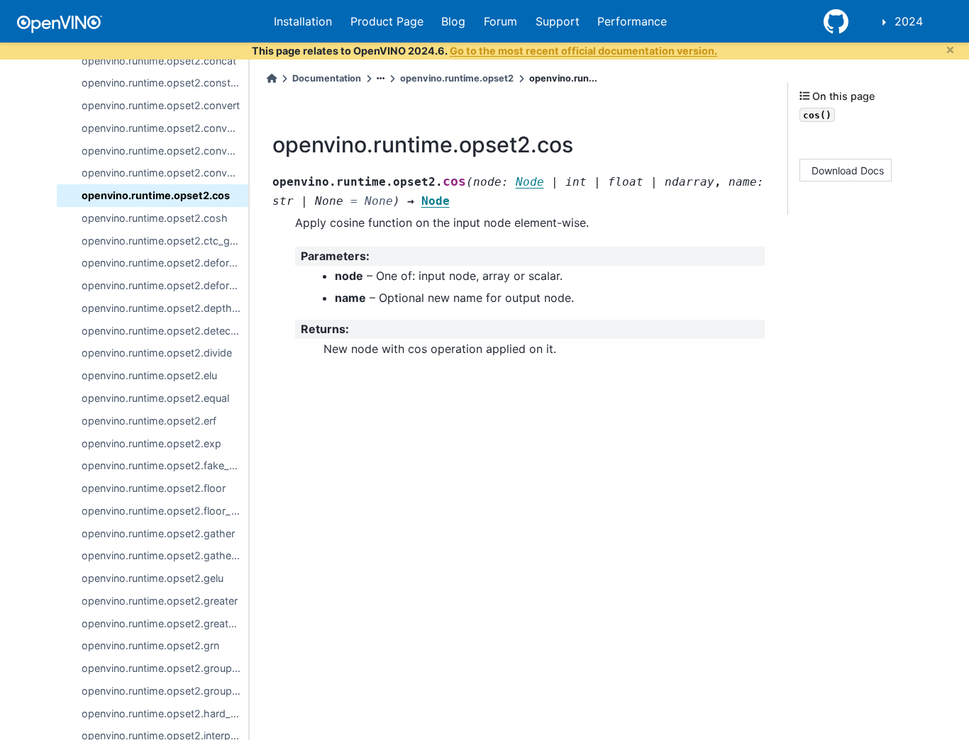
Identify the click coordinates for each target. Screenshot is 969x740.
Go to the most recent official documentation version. (583, 51)
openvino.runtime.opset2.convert (161, 105)
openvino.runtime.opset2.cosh (155, 218)
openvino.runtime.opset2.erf (149, 421)
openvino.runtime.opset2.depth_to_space (165, 308)
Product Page (386, 21)
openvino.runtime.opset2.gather (158, 533)
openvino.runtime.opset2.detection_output (165, 331)
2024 (909, 21)
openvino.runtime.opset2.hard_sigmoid (165, 713)
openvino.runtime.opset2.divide (157, 353)
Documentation (326, 78)
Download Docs (848, 170)
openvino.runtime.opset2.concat (159, 61)
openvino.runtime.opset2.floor (154, 488)
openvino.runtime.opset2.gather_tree (165, 555)
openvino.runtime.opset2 (457, 78)
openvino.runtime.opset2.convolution (165, 151)
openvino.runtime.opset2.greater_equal (165, 623)
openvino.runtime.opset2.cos (156, 195)
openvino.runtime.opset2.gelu (152, 578)
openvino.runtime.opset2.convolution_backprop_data (165, 173)
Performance (632, 21)
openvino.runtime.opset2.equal (155, 398)
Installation (303, 21)
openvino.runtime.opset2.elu (149, 375)
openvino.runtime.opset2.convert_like (165, 128)
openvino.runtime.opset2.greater (160, 601)
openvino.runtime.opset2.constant (163, 83)
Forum (500, 21)
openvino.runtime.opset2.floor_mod (165, 511)
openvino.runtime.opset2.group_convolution (165, 668)
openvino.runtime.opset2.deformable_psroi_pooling (165, 285)
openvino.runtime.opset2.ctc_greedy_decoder (165, 241)
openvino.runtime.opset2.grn (150, 645)
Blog (453, 21)
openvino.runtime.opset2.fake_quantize (165, 465)
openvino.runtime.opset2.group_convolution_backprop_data (165, 691)
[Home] (272, 78)
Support (558, 21)
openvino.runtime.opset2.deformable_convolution (165, 263)
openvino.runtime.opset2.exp (151, 443)
